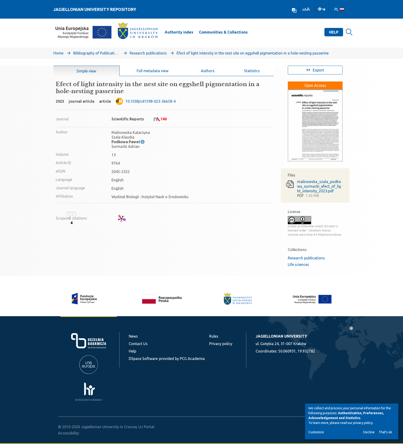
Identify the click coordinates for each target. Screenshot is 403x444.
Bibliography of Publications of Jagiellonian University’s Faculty (96, 53)
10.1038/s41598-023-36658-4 (150, 101)
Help (333, 32)
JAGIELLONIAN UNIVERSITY (281, 336)
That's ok (385, 432)
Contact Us (138, 344)
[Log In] (321, 8)
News (133, 336)
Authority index (179, 32)
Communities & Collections (223, 32)
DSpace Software (143, 358)
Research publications (148, 53)
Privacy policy (220, 344)
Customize (316, 432)
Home (58, 53)
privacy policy (363, 423)
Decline (369, 432)
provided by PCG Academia (182, 358)
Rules (213, 336)
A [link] (303, 9)
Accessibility (68, 433)
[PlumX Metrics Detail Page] (121, 218)
